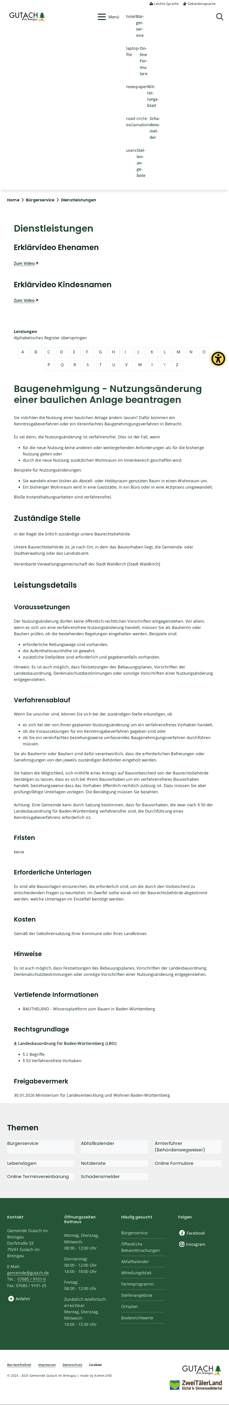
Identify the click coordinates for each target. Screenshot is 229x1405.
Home (13, 200)
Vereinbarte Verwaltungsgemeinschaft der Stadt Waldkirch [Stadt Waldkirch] (87, 564)
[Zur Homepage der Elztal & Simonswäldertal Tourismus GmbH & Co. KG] (195, 1385)
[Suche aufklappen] (220, 17)
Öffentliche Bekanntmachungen (140, 1247)
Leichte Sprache (166, 3)
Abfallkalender (135, 1261)
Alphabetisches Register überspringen (50, 337)
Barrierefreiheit (19, 1365)
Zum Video (24, 263)
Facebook (196, 1233)
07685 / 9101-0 (31, 1279)
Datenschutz (72, 1365)
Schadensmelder (155, 128)
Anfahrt (23, 1298)
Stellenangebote (141, 163)
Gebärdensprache (202, 3)
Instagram (196, 1244)
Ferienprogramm (137, 1284)
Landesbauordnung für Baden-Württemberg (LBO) (67, 1043)
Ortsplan (129, 1306)
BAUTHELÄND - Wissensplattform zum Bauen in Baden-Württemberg (89, 1008)
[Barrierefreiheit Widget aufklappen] (218, 362)
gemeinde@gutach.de (28, 1272)
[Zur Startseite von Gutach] (51, 16)
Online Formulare (144, 61)
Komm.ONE (103, 1375)
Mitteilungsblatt (153, 96)
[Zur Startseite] (201, 1370)
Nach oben (218, 1330)
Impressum (47, 1365)
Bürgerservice (140, 26)
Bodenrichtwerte (137, 1317)
